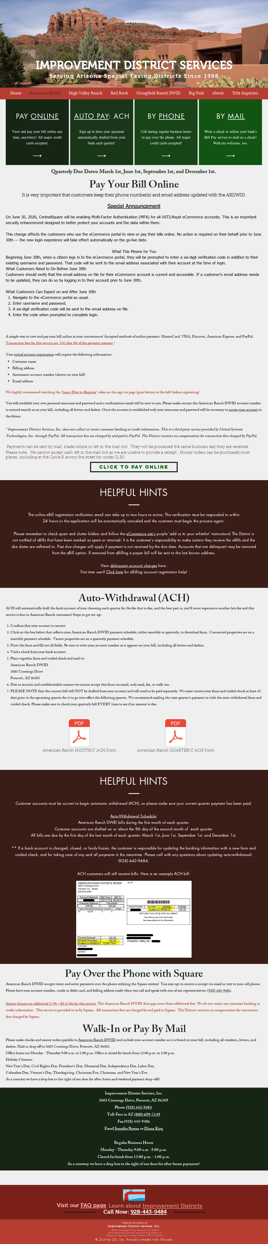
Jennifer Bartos (127, 1129)
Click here (114, 571)
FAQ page (93, 1205)
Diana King (153, 1129)
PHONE (172, 116)
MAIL (236, 116)
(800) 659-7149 (147, 1114)
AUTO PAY (91, 116)
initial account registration (34, 355)
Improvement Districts (172, 1206)
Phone (120, 1107)
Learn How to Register (79, 392)
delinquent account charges (133, 565)
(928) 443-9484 (219, 991)
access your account (243, 410)
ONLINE (45, 116)
